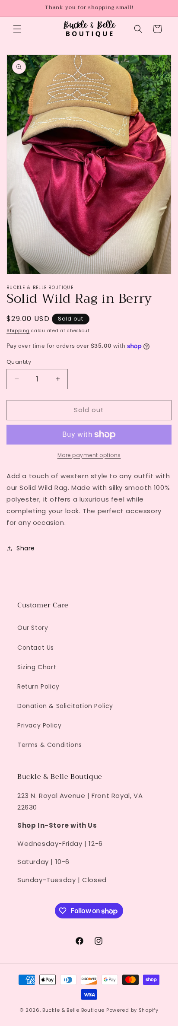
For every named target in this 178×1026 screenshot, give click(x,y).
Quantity (18, 362)
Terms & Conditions (49, 744)
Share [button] (25, 548)
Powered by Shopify (132, 1010)
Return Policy (38, 686)
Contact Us (35, 647)
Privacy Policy (39, 725)
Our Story (32, 627)
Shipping (18, 330)
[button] (17, 28)
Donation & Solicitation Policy (65, 706)
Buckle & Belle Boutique (73, 1010)
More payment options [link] (89, 455)
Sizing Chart (36, 667)
